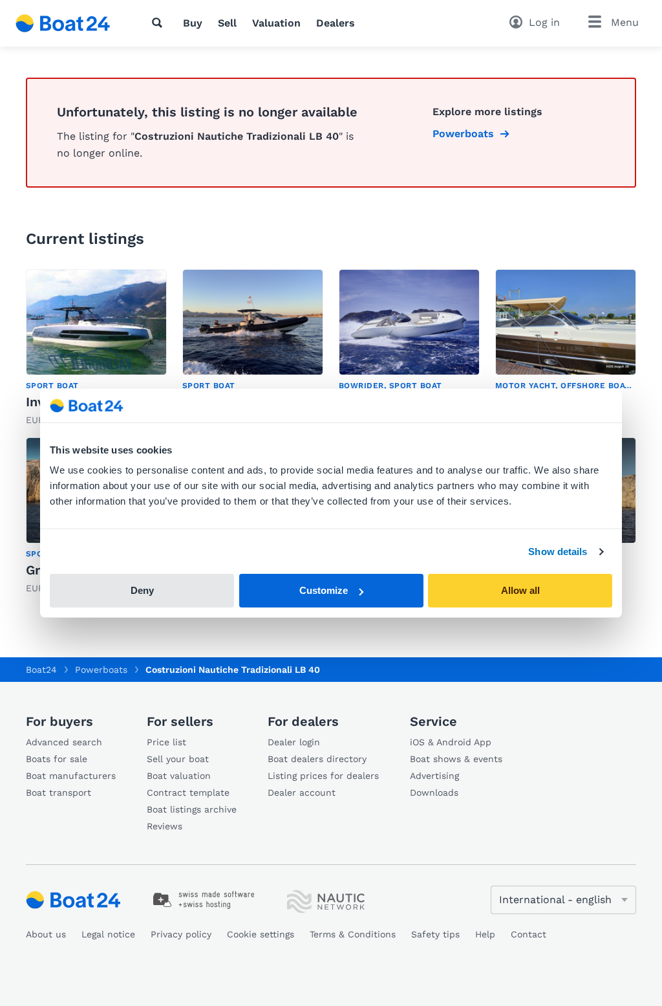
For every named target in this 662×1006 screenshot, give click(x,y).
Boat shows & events (456, 759)
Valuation (276, 23)
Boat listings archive (192, 809)
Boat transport (58, 792)
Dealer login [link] (294, 742)
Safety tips (435, 934)
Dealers (335, 23)
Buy (192, 23)
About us (46, 934)
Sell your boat (178, 759)
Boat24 (41, 669)
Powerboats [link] (463, 133)
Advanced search (64, 742)
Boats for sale (56, 759)
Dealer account (302, 792)
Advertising (434, 776)
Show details (557, 551)
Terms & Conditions (353, 934)
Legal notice (108, 934)
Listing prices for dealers (323, 776)
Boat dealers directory (317, 759)
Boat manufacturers (71, 776)
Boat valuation (179, 776)
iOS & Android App (450, 742)
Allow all (520, 590)
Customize (323, 590)
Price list (166, 742)
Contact (528, 934)
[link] (96, 348)
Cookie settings (260, 934)
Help (485, 934)
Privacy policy (181, 934)
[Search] (159, 22)
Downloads (434, 792)
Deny (142, 590)
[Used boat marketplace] (63, 23)
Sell (227, 23)
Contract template (188, 792)
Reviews (164, 826)
